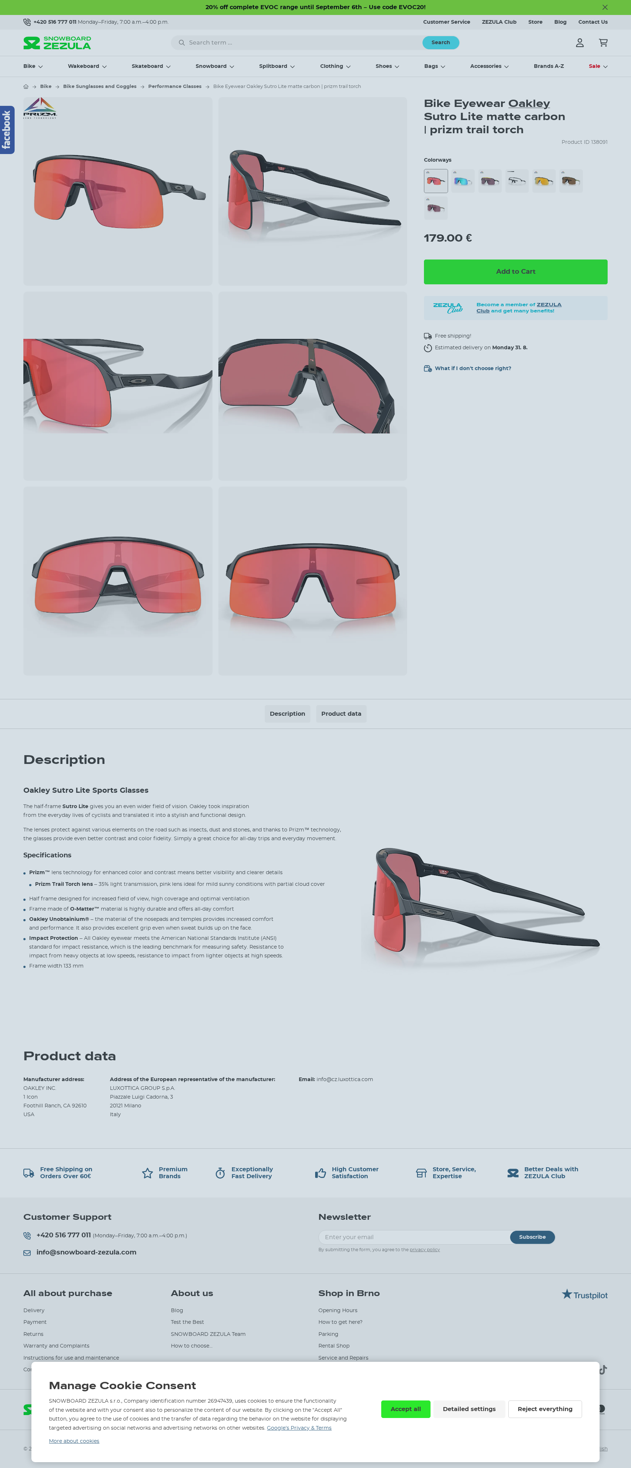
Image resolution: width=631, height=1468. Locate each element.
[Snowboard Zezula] (57, 42)
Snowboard (211, 66)
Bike (29, 66)
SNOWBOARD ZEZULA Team (208, 1334)
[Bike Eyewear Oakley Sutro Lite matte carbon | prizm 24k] (544, 181)
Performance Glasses (175, 86)
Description (287, 714)
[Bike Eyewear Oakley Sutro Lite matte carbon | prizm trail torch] (436, 181)
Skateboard (147, 66)
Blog (560, 22)
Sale (594, 66)
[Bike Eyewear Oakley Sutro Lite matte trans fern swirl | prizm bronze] (571, 181)
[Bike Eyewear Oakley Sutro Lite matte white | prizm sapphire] (463, 181)
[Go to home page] (26, 86)
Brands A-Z (549, 66)
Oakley (529, 103)
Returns (33, 1334)
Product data (341, 714)
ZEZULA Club (499, 22)
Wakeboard (83, 66)
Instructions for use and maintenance (71, 1358)
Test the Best (187, 1322)
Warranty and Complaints (56, 1346)
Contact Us (593, 22)
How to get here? (340, 1322)
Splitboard (273, 66)
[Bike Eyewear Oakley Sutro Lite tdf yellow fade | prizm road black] (490, 181)
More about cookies (74, 1441)
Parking (328, 1334)
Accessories (485, 66)
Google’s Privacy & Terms (299, 1428)
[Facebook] (7, 130)
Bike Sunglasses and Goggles (100, 86)
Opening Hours (337, 1310)
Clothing (331, 66)
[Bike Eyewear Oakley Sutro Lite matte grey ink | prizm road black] (436, 208)
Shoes (384, 66)
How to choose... (192, 1346)
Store (535, 22)
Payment (35, 1322)
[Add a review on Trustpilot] (585, 1298)
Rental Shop (333, 1346)
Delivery (34, 1310)
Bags (431, 66)
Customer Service (446, 22)
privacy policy (425, 1250)
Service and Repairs (343, 1358)
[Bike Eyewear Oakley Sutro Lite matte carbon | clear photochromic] (517, 181)
